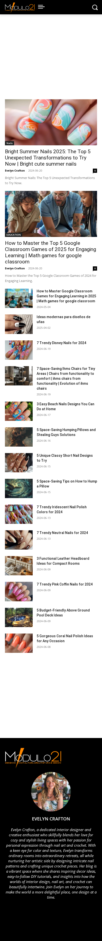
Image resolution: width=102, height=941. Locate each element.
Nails (9, 143)
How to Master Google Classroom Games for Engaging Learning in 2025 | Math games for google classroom (66, 296)
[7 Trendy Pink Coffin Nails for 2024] (19, 591)
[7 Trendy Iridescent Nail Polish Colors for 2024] (19, 514)
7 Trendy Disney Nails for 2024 (61, 343)
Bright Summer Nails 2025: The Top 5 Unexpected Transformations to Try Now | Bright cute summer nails (48, 158)
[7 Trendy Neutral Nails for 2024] (19, 540)
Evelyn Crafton (15, 170)
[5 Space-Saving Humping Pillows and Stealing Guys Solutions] (19, 437)
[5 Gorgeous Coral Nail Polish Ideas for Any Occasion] (19, 643)
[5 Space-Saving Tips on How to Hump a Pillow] (19, 488)
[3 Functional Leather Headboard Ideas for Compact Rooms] (19, 565)
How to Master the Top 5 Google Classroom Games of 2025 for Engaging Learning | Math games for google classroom (50, 252)
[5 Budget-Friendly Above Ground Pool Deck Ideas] (19, 617)
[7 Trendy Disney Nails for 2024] (19, 350)
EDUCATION (13, 234)
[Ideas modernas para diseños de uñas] (19, 324)
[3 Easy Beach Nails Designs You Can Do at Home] (19, 411)
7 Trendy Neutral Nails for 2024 (62, 533)
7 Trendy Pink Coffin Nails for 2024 (65, 584)
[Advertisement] (48, 59)
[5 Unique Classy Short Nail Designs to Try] (19, 462)
